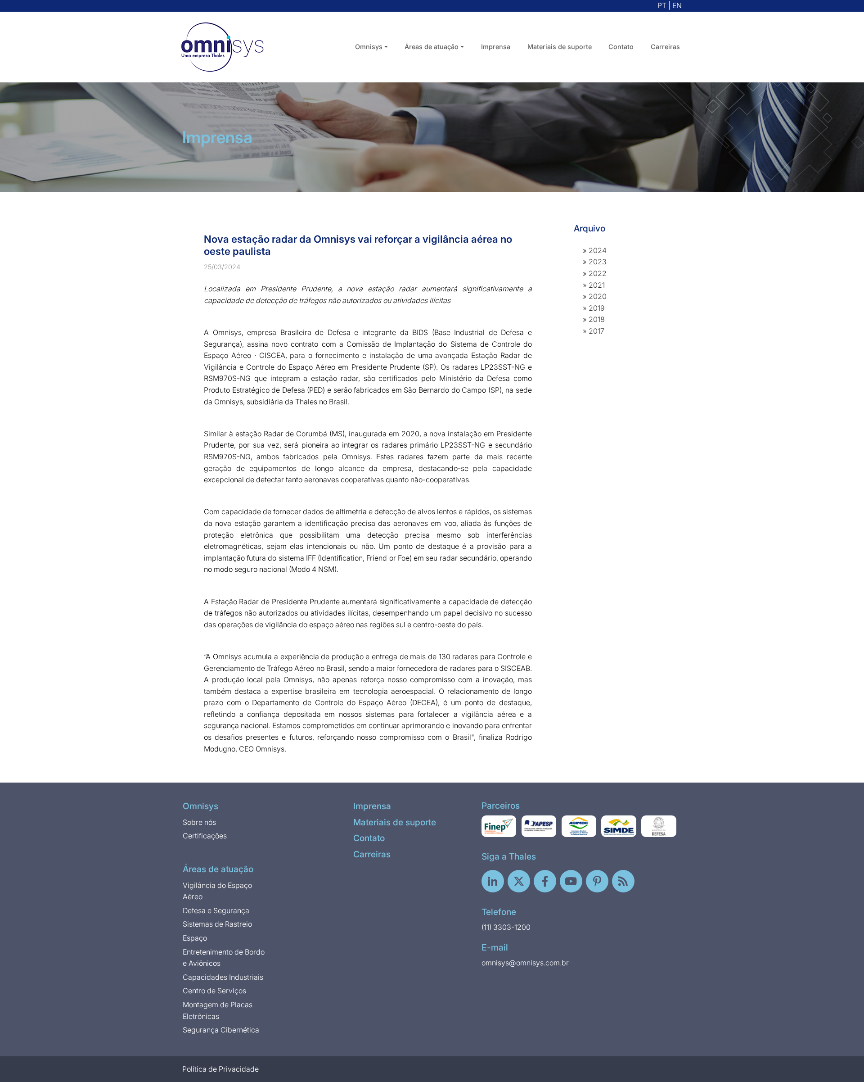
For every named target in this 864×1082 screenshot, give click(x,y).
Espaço (195, 937)
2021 (597, 285)
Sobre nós (199, 822)
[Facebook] (545, 881)
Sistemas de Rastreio (217, 923)
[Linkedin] (493, 881)
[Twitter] (519, 881)
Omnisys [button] (368, 46)
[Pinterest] (597, 881)
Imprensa (495, 46)
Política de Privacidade (220, 1068)
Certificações (205, 835)
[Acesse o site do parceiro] (499, 826)
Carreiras (665, 46)
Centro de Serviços (214, 990)
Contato (621, 46)
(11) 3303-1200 (506, 927)
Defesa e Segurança (216, 910)
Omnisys (200, 806)
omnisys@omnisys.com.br (525, 962)
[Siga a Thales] (623, 881)
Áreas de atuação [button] (432, 46)
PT (661, 5)
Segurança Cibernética (221, 1029)
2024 (598, 250)
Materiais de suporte (559, 46)
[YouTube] (571, 881)
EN (677, 5)
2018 (597, 319)
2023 (598, 261)
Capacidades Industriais (223, 977)
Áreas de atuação (218, 869)
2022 (598, 273)
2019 (597, 307)
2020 (598, 296)
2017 (596, 330)
